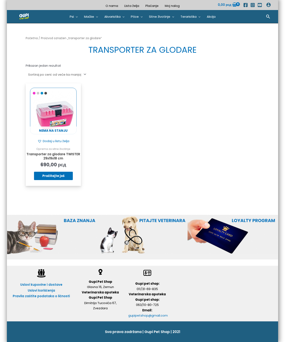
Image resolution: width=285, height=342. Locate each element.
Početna (32, 38)
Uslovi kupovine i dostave (41, 284)
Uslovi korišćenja (41, 290)
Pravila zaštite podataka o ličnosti (41, 296)
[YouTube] (259, 5)
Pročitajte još (53, 176)
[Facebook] (245, 5)
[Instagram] (252, 5)
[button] (74, 17)
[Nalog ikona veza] (268, 5)
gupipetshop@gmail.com (148, 315)
